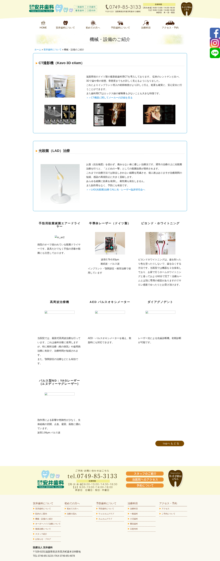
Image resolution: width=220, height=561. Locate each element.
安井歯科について (53, 49)
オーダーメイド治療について (48, 524)
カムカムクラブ (105, 519)
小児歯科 (134, 519)
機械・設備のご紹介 (44, 519)
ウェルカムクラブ (106, 514)
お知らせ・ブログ (43, 539)
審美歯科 (134, 524)
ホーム (37, 49)
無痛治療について (43, 529)
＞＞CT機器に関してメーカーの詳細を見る (109, 97)
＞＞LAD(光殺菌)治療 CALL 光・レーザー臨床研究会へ (115, 189)
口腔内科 (134, 529)
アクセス (165, 509)
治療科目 (134, 509)
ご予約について (168, 514)
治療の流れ (72, 514)
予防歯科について (106, 509)
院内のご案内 (41, 514)
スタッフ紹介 (41, 534)
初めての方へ (73, 509)
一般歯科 (134, 514)
